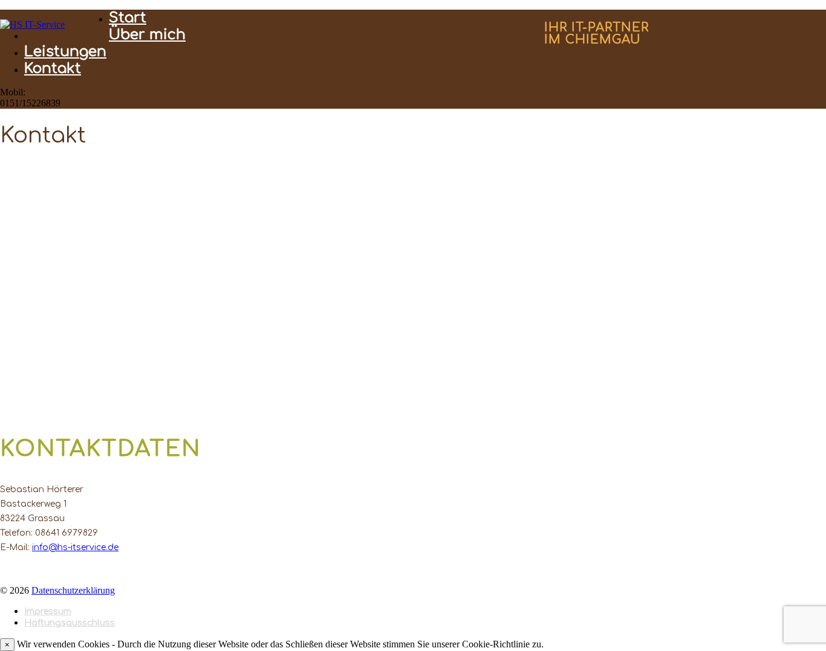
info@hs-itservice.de (75, 547)
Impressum (47, 611)
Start (127, 18)
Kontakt (52, 68)
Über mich (147, 35)
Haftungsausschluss (69, 622)
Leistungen (65, 51)
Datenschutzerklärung (73, 590)
